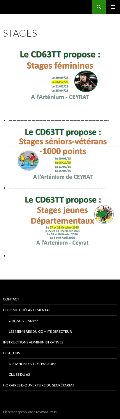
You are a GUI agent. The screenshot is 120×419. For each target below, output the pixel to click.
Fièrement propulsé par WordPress (30, 412)
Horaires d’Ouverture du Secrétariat (38, 385)
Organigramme (23, 320)
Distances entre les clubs (32, 363)
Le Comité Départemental (26, 310)
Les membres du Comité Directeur (40, 331)
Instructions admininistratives (33, 342)
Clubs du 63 (19, 374)
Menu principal (113, 7)
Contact (11, 299)
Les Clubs (11, 353)
